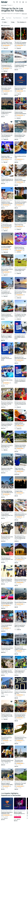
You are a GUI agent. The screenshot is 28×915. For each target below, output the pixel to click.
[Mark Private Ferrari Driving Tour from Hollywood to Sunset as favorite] (25, 390)
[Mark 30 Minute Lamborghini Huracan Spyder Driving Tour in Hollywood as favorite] (11, 589)
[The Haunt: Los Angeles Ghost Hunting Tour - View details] (21, 193)
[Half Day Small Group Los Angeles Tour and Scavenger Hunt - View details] (7, 706)
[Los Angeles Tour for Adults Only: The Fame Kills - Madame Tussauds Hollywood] (7, 662)
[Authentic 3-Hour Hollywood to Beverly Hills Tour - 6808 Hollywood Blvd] (7, 193)
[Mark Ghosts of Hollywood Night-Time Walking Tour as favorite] (11, 566)
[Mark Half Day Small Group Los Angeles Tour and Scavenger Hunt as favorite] (11, 702)
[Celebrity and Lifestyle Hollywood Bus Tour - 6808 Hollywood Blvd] (21, 437)
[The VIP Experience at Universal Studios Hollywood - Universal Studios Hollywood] (7, 126)
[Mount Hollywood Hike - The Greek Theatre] (21, 593)
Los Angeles (3, 5)
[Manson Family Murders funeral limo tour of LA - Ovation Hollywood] (21, 571)
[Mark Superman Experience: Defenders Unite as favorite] (25, 75)
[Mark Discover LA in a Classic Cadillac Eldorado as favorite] (11, 635)
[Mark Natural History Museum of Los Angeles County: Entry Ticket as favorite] (25, 166)
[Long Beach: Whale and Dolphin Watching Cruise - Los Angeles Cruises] (21, 56)
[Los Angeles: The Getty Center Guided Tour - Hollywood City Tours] (21, 306)
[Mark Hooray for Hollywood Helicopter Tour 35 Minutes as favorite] (11, 390)
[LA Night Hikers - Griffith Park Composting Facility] (21, 482)
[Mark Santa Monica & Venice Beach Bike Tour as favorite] (11, 432)
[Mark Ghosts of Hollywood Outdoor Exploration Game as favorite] (25, 367)
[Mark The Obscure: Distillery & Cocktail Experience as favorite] (25, 29)
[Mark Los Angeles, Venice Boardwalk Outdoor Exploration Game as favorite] (25, 323)
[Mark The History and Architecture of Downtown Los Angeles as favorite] (25, 747)
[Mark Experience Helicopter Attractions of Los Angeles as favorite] (11, 455)
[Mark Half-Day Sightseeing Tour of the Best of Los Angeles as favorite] (11, 478)
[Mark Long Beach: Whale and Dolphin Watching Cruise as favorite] (25, 52)
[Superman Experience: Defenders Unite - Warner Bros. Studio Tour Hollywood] (21, 79)
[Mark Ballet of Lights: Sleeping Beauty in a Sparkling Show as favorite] (24, 799)
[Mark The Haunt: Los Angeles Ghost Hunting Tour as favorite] (25, 189)
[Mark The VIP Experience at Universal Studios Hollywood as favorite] (11, 122)
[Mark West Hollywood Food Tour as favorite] (25, 143)
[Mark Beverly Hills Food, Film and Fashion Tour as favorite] (11, 524)
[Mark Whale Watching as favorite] (25, 211)
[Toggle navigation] (26, 2)
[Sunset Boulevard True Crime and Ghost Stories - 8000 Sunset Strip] (21, 729)
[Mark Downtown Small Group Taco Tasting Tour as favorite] (11, 747)
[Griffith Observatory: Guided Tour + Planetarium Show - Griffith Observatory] (7, 103)
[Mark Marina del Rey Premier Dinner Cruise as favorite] (11, 256)
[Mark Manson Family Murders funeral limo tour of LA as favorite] (25, 566)
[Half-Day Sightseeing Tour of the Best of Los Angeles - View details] (7, 482)
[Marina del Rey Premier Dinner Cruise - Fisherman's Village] (7, 260)
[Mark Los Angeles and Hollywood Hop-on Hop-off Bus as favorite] (11, 279)
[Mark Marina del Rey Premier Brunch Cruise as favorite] (25, 279)
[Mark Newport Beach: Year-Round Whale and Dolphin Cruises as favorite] (25, 122)
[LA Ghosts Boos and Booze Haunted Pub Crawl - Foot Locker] (7, 216)
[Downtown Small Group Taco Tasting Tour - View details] (7, 752)
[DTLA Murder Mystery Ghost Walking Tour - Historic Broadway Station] (21, 706)
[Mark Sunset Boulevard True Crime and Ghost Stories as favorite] (25, 724)
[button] (10, 5)
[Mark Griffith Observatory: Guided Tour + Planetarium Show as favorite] (11, 99)
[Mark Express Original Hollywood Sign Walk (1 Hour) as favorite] (11, 770)
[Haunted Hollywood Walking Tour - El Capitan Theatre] (7, 729)
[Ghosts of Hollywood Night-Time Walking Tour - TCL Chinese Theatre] (7, 571)
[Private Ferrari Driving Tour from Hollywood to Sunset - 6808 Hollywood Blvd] (21, 394)
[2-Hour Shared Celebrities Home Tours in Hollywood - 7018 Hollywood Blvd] (7, 505)
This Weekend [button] (21, 22)
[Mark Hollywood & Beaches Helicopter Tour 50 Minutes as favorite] (11, 411)
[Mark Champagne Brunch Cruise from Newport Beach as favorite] (11, 52)
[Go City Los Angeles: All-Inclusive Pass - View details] (7, 239)
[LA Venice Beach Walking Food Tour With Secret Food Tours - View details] (21, 415)
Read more (24, 13)
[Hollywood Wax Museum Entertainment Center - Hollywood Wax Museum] (21, 103)
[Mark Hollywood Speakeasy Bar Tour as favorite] (25, 679)
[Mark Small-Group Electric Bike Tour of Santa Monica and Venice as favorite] (25, 612)
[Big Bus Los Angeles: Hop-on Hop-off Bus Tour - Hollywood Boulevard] (7, 327)
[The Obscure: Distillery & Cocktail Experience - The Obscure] (21, 34)
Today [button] (12, 22)
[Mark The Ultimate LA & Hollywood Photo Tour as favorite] (11, 545)
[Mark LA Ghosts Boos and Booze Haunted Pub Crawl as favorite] (11, 211)
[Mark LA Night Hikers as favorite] (25, 478)
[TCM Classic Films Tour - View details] (21, 549)
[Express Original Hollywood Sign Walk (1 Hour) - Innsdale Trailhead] (7, 774)
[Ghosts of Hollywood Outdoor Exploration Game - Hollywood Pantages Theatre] (21, 371)
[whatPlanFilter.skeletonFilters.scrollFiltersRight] (27, 18)
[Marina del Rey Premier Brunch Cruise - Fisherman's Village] (21, 283)
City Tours (8, 18)
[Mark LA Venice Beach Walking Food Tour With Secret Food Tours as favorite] (25, 411)
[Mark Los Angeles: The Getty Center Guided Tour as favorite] (25, 301)
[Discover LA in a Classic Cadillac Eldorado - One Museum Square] (7, 639)
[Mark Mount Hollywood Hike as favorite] (25, 589)
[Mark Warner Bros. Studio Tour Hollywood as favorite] (11, 75)
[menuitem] (3, 18)
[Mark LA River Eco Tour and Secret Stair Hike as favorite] (25, 770)
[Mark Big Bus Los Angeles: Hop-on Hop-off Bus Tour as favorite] (11, 323)
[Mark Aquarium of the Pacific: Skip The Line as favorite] (11, 143)
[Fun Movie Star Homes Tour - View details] (7, 371)
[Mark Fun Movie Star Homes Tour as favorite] (11, 367)
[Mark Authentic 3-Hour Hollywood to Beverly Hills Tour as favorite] (11, 189)
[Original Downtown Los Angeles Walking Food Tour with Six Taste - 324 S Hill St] (7, 170)
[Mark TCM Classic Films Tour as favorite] (25, 545)
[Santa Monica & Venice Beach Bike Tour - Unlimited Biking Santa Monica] (7, 437)
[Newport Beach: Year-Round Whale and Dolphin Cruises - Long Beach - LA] (21, 126)
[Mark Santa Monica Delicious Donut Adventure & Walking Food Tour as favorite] (25, 501)
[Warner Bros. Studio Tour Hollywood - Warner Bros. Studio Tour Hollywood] (7, 79)
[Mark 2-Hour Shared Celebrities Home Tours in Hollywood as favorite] (11, 501)
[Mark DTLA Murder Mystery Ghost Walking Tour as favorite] (25, 702)
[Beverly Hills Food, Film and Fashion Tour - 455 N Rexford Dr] (7, 528)
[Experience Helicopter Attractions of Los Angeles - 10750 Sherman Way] (7, 459)
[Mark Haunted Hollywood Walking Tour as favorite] (11, 724)
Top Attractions (17, 18)
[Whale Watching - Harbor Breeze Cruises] (21, 216)
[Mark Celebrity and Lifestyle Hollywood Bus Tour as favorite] (25, 432)
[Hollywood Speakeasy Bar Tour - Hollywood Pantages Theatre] (21, 683)
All (3, 18)
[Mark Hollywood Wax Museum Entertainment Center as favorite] (25, 99)
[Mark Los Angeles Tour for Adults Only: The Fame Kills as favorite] (11, 658)
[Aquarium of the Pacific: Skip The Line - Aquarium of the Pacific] (7, 147)
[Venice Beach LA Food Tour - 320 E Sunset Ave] (7, 683)
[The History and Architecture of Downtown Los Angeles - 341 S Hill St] (21, 752)
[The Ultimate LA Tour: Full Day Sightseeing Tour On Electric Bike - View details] (21, 528)
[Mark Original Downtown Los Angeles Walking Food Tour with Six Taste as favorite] (11, 166)
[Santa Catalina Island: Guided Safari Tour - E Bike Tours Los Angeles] (21, 260)
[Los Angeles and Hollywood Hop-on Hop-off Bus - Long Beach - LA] (7, 283)
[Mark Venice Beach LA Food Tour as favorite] (11, 679)
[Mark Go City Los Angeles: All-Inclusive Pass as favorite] (11, 234)
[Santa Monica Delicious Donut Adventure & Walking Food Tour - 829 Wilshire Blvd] (21, 505)
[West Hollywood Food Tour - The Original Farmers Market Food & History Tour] (21, 147)
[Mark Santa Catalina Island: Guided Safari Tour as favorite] (25, 256)
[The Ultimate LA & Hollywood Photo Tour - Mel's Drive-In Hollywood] (7, 549)
